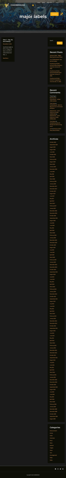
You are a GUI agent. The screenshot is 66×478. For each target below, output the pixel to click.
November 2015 (53, 242)
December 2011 (53, 350)
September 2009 (53, 416)
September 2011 (53, 357)
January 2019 (53, 166)
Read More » (6, 58)
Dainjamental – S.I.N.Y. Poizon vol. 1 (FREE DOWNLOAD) (55, 117)
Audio (51, 435)
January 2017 (53, 208)
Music (51, 440)
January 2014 (53, 291)
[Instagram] (58, 469)
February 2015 (53, 259)
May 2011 (52, 367)
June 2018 (52, 171)
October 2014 (53, 269)
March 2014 (52, 286)
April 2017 (52, 201)
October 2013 (53, 296)
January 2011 (53, 377)
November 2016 (53, 213)
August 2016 (52, 220)
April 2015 (52, 255)
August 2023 (52, 147)
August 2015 (52, 247)
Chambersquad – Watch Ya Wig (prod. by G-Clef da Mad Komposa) (56, 106)
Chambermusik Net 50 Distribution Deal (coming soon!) (56, 124)
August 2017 (52, 193)
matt (51, 128)
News (51, 443)
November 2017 (53, 188)
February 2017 (53, 206)
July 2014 (52, 277)
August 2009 (52, 419)
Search (51, 40)
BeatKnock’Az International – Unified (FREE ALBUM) (55, 99)
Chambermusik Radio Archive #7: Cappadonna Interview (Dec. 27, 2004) (55, 80)
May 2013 (52, 308)
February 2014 (53, 289)
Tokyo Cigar (52, 103)
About (43, 2)
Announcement (53, 430)
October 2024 (53, 142)
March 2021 (52, 157)
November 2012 (53, 323)
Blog (38, 7)
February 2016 (53, 235)
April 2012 (52, 340)
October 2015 (53, 245)
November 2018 (53, 169)
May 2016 (52, 228)
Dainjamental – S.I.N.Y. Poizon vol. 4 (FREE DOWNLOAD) (55, 112)
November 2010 (53, 382)
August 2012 (52, 330)
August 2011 (52, 360)
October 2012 (53, 326)
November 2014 (53, 267)
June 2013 (52, 306)
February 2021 (53, 159)
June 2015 (52, 252)
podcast (52, 445)
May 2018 (52, 174)
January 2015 (53, 262)
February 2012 (53, 345)
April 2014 (52, 284)
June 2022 (52, 152)
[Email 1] (62, 469)
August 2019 (52, 162)
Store (51, 450)
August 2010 (52, 389)
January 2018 (53, 184)
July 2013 (52, 303)
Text (51, 452)
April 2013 (52, 311)
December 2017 (53, 186)
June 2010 (52, 394)
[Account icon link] (33, 5)
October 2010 (53, 384)
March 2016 (52, 232)
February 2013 (53, 316)
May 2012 (52, 338)
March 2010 (52, 401)
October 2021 (53, 154)
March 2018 (52, 179)
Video (51, 457)
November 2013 (53, 294)
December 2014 (53, 264)
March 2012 (52, 343)
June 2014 (52, 279)
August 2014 (52, 274)
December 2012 (53, 321)
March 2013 (52, 313)
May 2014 (52, 281)
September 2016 (53, 218)
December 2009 (53, 409)
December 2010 (53, 379)
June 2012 (52, 335)
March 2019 (52, 164)
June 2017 (52, 196)
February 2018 (53, 181)
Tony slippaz (53, 121)
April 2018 (52, 176)
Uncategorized (53, 455)
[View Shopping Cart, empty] (61, 14)
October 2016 (53, 215)
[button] (53, 2)
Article (51, 433)
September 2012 (53, 328)
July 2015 (52, 250)
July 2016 (52, 223)
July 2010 (52, 392)
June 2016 (52, 225)
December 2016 (53, 210)
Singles (51, 448)
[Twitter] (60, 469)
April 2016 (52, 230)
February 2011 (53, 375)
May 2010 (52, 397)
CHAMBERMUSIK (18, 5)
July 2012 (52, 333)
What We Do (49, 2)
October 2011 (53, 355)
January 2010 (53, 406)
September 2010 (53, 387)
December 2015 (53, 240)
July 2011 (52, 362)
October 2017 (53, 191)
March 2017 (52, 203)
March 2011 (52, 372)
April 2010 (52, 399)
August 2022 (52, 149)
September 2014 (53, 272)
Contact (43, 7)
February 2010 (53, 404)
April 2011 (52, 370)
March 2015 (52, 257)
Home (38, 2)
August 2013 (52, 301)
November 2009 (53, 411)
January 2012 (53, 348)
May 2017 (52, 198)
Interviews (52, 438)
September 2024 (53, 144)
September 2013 (53, 299)
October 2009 (53, 414)
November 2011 (53, 352)
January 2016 (53, 237)
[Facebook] (55, 469)
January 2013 (53, 318)
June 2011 (52, 365)
